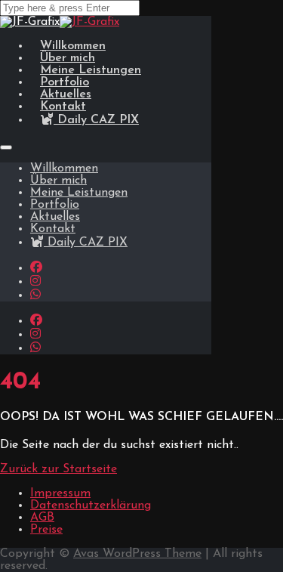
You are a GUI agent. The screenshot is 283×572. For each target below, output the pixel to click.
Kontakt (52, 229)
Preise (46, 530)
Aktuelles (55, 217)
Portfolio (54, 205)
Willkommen (64, 168)
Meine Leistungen (79, 193)
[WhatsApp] (35, 295)
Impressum (60, 493)
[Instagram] (35, 282)
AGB (42, 518)
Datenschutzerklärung (90, 505)
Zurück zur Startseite (58, 469)
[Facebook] (36, 268)
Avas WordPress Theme (137, 554)
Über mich (58, 181)
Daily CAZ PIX (96, 120)
